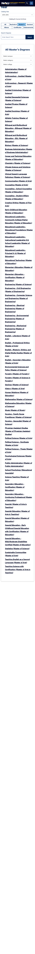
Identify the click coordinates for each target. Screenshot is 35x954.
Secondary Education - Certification (14, 487)
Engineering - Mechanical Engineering (15, 328)
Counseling (16, 184)
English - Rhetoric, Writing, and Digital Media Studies (18, 352)
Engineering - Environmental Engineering (17, 318)
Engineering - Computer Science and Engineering (18, 298)
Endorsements (28, 27)
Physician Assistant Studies (17, 431)
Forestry (17, 373)
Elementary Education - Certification (14, 277)
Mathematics (19, 399)
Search (30, 37)
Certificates (17, 27)
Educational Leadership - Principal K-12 (15, 253)
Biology (16, 145)
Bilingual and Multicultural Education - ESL (16, 138)
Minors (6, 27)
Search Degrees (6, 33)
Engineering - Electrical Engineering (14, 308)
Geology (17, 384)
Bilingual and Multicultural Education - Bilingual (18, 128)
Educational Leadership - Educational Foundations (19, 229)
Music (15, 410)
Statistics (17, 548)
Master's (21, 24)
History (15, 388)
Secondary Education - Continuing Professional (18, 497)
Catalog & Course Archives (17, 19)
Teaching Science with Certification (17, 569)
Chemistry (17, 163)
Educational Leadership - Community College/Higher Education (18, 219)
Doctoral (30, 24)
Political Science (18, 438)
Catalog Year (5, 11)
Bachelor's (13, 24)
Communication (18, 181)
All (5, 24)
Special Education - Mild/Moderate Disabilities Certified (18, 541)
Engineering (18, 284)
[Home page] (13, 3)
